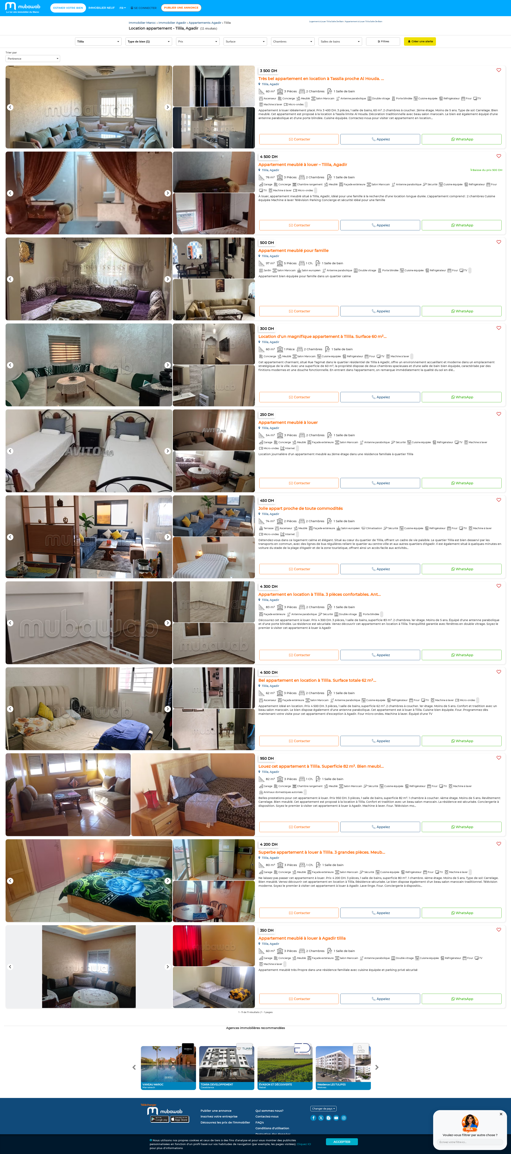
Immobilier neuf (101, 8)
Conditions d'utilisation (272, 1128)
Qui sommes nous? (269, 1111)
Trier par (11, 52)
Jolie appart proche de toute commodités (300, 508)
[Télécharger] (169, 1114)
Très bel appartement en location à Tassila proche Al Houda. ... (321, 78)
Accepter (342, 1142)
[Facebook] (313, 1118)
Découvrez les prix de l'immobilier (225, 1122)
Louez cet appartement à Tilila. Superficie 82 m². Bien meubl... (321, 766)
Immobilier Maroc (143, 23)
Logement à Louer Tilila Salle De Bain (326, 21)
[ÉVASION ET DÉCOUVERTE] (302, 1049)
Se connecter (144, 8)
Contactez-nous (267, 1116)
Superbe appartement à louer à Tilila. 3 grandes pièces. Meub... (321, 852)
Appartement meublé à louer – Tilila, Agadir (302, 164)
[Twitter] (321, 1118)
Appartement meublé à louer (288, 422)
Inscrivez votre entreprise (219, 1116)
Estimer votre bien (68, 7)
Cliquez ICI (304, 1144)
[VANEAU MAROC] (188, 1049)
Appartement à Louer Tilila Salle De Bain (363, 21)
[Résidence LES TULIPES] (361, 1049)
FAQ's (260, 1122)
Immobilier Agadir (172, 23)
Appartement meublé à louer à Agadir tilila (302, 938)
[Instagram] (344, 1118)
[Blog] (329, 1118)
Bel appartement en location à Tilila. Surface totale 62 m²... (317, 680)
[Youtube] (336, 1118)
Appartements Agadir (205, 23)
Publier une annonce (181, 7)
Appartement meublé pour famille (293, 250)
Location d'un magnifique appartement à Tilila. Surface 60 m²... (322, 336)
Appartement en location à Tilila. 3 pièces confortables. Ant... (319, 594)
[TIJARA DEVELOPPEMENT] (244, 1049)
